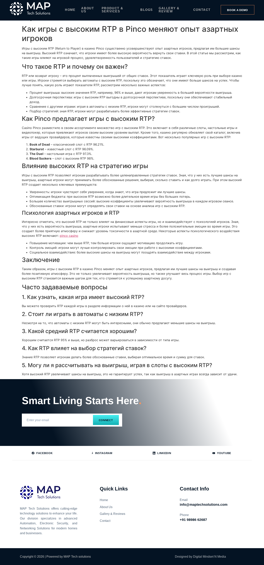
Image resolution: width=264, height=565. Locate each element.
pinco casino (69, 236)
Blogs (146, 9)
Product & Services (112, 10)
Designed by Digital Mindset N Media (200, 556)
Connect (106, 420)
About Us (87, 10)
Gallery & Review (169, 10)
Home (70, 9)
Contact (202, 9)
